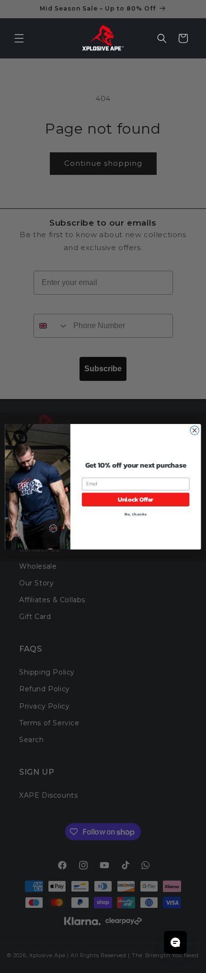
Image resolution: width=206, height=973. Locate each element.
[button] (19, 38)
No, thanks (136, 514)
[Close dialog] (194, 430)
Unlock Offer (136, 499)
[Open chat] (175, 942)
